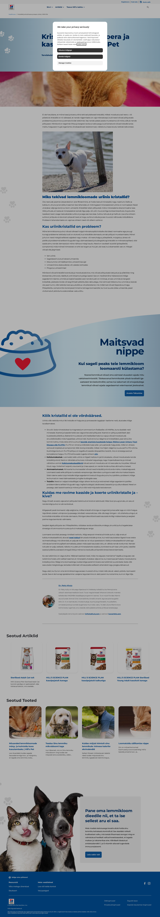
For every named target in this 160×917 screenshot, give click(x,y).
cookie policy (81, 44)
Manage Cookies (64, 63)
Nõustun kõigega (65, 50)
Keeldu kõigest (64, 57)
